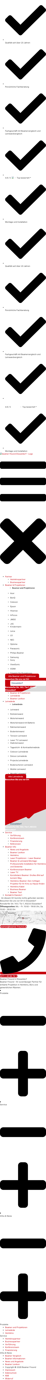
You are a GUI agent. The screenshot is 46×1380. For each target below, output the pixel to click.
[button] (23, 515)
